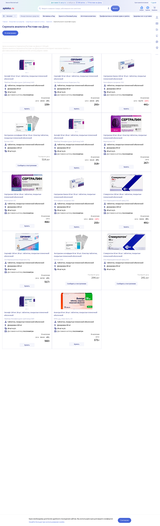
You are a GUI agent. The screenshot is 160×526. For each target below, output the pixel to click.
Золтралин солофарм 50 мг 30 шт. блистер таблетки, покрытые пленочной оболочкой (75, 254)
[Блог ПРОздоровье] (156, 29)
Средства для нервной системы (35, 22)
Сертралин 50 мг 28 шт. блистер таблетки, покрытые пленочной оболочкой (125, 136)
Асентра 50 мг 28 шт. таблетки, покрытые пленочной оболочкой (75, 313)
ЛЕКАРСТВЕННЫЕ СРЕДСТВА (16, 22)
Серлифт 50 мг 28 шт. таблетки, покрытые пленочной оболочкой (76, 77)
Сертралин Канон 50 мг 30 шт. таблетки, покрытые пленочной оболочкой (74, 195)
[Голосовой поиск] (108, 8)
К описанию (10, 33)
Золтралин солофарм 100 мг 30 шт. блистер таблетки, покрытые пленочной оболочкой (26, 136)
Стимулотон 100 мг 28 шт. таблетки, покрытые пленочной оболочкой (122, 195)
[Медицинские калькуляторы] (156, 36)
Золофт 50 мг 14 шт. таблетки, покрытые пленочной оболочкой (25, 77)
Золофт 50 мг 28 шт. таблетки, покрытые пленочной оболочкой (75, 136)
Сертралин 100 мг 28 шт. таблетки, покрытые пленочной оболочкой (22, 195)
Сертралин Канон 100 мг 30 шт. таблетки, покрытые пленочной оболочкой (124, 77)
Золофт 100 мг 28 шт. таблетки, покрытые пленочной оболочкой (26, 313)
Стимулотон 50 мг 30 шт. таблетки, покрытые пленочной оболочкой (121, 254)
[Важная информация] (156, 42)
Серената (49, 22)
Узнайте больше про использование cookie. (47, 522)
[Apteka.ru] (10, 8)
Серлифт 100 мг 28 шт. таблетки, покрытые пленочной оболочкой (26, 254)
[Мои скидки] (156, 23)
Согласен (124, 520)
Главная (5, 22)
